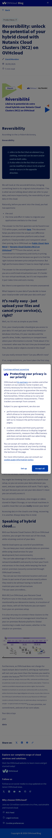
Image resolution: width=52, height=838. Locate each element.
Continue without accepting (16, 369)
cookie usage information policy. (19, 459)
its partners (22, 382)
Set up (24, 468)
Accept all (40, 468)
